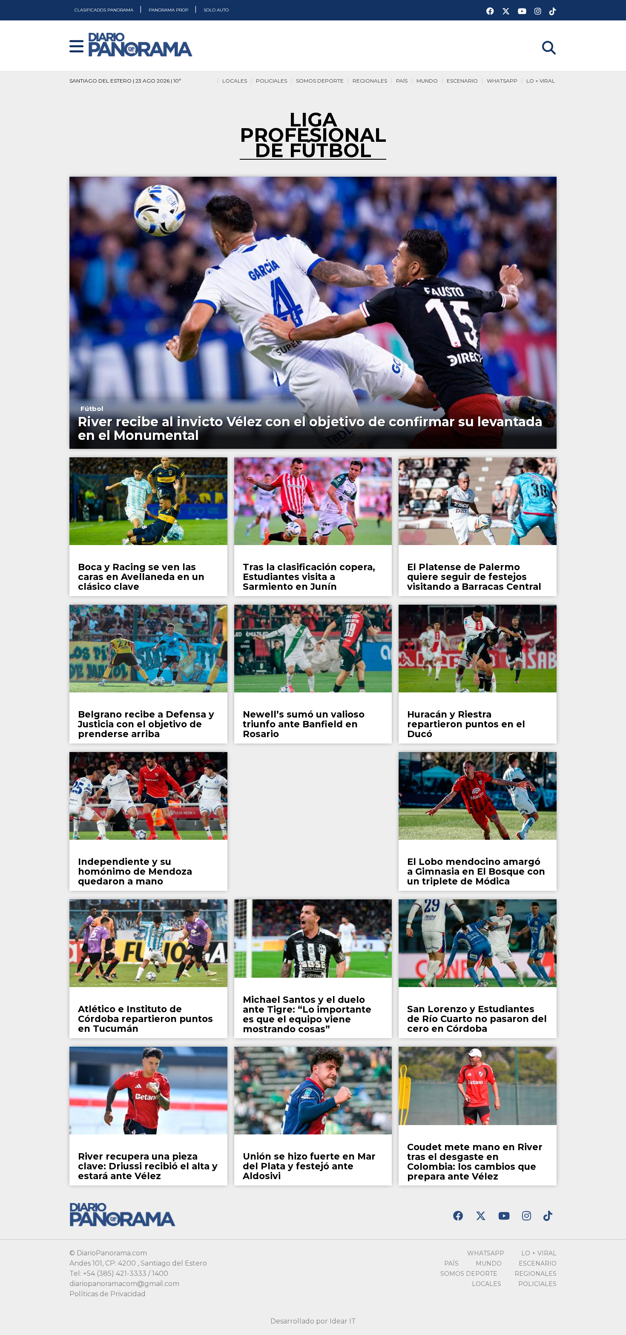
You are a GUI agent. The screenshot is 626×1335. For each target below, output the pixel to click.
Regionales (370, 81)
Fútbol (91, 409)
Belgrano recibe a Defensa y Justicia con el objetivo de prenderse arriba (146, 724)
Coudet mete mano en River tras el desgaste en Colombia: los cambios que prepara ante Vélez (475, 1162)
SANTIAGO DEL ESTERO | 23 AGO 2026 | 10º (125, 81)
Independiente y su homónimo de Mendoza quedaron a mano (135, 871)
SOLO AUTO (216, 10)
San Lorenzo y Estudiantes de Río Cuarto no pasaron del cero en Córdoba (477, 1019)
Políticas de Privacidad (107, 1294)
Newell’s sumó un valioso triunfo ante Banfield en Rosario (304, 724)
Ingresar (542, 37)
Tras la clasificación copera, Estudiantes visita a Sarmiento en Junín (309, 577)
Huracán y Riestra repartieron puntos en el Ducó (466, 724)
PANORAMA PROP (169, 10)
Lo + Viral (540, 81)
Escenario (462, 81)
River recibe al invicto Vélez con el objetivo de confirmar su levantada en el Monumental (310, 428)
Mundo (427, 81)
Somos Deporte (320, 81)
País (402, 81)
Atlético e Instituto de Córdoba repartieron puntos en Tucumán (145, 1019)
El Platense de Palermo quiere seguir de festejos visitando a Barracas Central (474, 577)
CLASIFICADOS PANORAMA (105, 10)
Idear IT (343, 1321)
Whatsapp (502, 81)
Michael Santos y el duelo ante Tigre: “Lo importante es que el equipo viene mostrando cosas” (307, 1014)
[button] (76, 47)
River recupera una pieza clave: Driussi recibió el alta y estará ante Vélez (148, 1166)
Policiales (271, 81)
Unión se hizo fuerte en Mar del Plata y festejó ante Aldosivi (309, 1166)
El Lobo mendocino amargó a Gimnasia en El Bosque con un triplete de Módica (476, 871)
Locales (234, 81)
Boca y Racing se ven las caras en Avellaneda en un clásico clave (141, 577)
